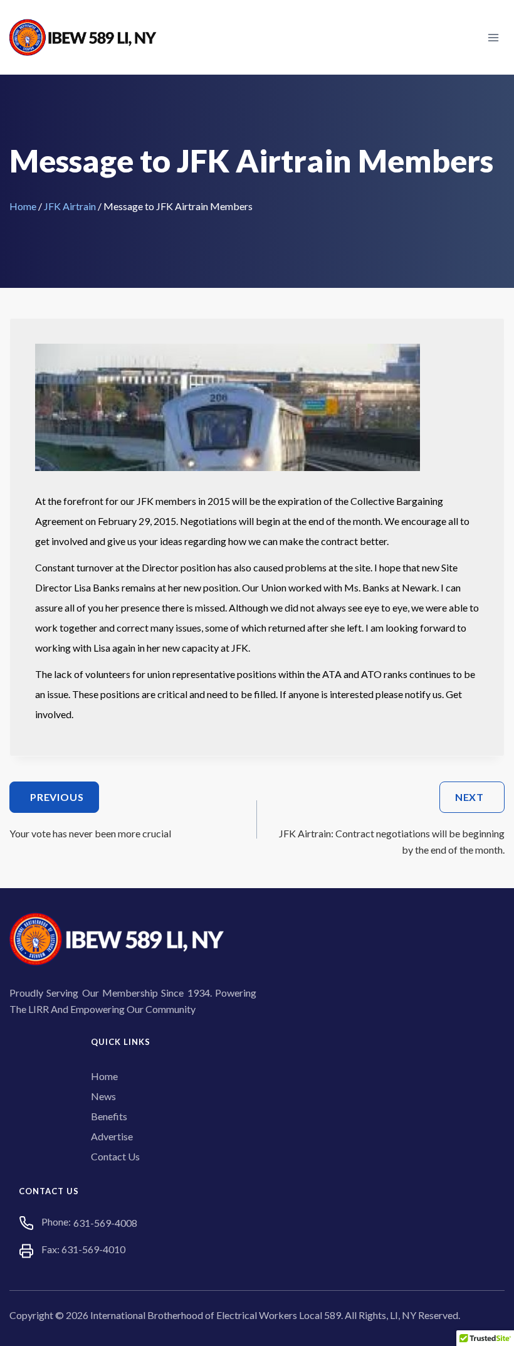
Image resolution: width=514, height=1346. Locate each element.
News (103, 1096)
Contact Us (115, 1156)
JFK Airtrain (70, 206)
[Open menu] (493, 37)
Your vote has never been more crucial (90, 815)
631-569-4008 (105, 1223)
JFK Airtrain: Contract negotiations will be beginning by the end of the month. (392, 823)
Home (22, 206)
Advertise (112, 1136)
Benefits (109, 1116)
